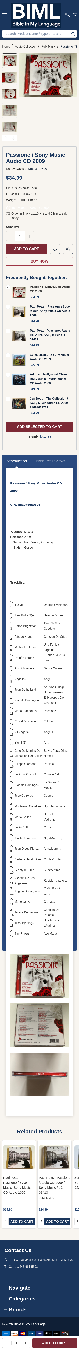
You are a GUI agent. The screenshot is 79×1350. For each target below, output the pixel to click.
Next (13, 138)
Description (17, 461)
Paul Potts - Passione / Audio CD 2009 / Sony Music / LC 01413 (50, 335)
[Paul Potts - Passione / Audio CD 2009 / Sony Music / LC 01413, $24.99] (54, 1157)
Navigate (19, 1288)
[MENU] (4, 15)
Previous (6, 138)
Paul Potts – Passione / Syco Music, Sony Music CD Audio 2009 (50, 311)
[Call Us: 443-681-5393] (68, 15)
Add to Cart (26, 249)
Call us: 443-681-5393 (23, 1266)
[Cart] (75, 15)
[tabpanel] (19, 1184)
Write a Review (37, 168)
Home (6, 46)
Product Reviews (50, 461)
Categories (22, 1299)
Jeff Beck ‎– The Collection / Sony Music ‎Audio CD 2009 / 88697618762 (49, 403)
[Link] (36, 15)
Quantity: (12, 226)
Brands (18, 1309)
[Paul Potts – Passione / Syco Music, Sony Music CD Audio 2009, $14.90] (19, 1157)
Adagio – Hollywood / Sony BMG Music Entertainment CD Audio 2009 (49, 379)
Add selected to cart (39, 427)
